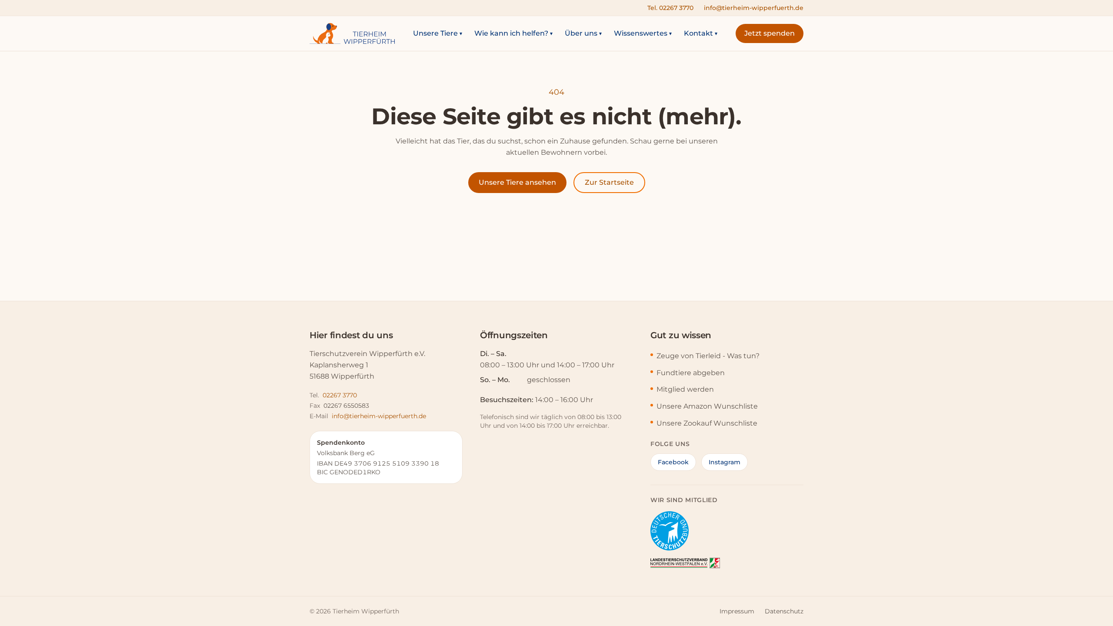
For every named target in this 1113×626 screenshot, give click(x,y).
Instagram (724, 462)
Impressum (737, 611)
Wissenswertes (643, 33)
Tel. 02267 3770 (670, 8)
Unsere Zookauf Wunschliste (706, 423)
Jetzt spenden (769, 33)
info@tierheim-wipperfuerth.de (753, 8)
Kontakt (700, 33)
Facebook (673, 462)
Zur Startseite (609, 182)
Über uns (583, 33)
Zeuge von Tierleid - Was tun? (708, 356)
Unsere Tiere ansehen (517, 182)
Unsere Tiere (437, 33)
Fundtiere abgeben (690, 373)
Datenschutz (784, 611)
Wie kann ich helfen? (513, 33)
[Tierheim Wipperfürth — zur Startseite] (352, 33)
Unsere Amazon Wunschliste (707, 406)
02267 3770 (340, 395)
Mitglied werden (685, 389)
